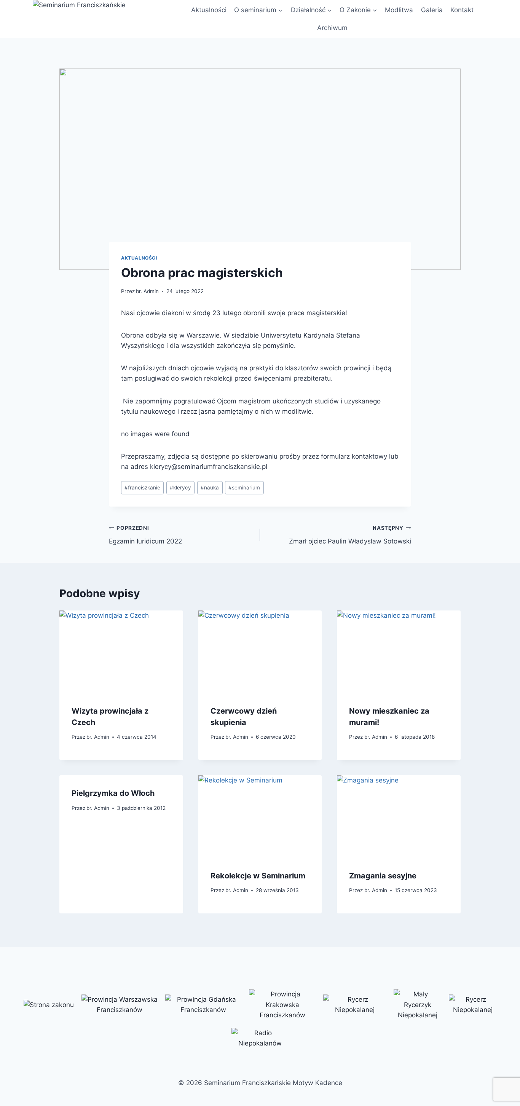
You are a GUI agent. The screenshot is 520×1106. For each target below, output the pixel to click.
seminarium (244, 487)
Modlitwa (399, 10)
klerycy (180, 487)
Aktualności (209, 10)
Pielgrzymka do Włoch (113, 793)
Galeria (432, 10)
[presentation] (121, 651)
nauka (210, 487)
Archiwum (332, 28)
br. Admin (147, 291)
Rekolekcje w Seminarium (258, 875)
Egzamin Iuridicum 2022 (145, 535)
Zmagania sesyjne (382, 875)
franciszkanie (142, 487)
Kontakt (462, 10)
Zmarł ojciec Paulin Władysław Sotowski (350, 535)
